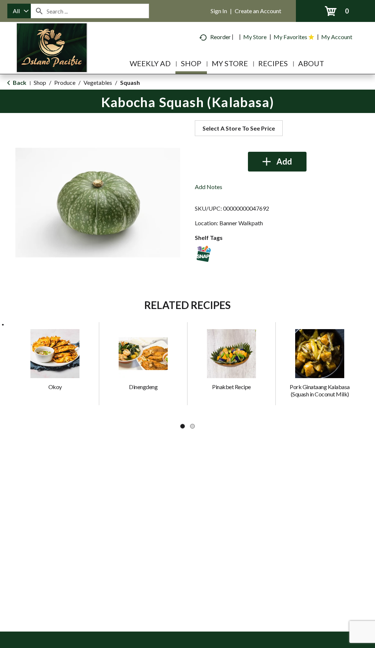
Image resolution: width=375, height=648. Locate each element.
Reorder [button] (220, 36)
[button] (277, 162)
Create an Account (258, 10)
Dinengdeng (143, 386)
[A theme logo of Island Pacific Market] (51, 58)
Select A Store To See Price (239, 128)
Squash (130, 82)
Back (19, 82)
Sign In (219, 10)
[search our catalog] (39, 11)
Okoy (55, 386)
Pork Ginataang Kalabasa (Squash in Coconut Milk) (320, 390)
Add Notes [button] (208, 186)
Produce (64, 82)
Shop (40, 82)
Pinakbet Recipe (231, 386)
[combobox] (19, 11)
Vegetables (97, 82)
